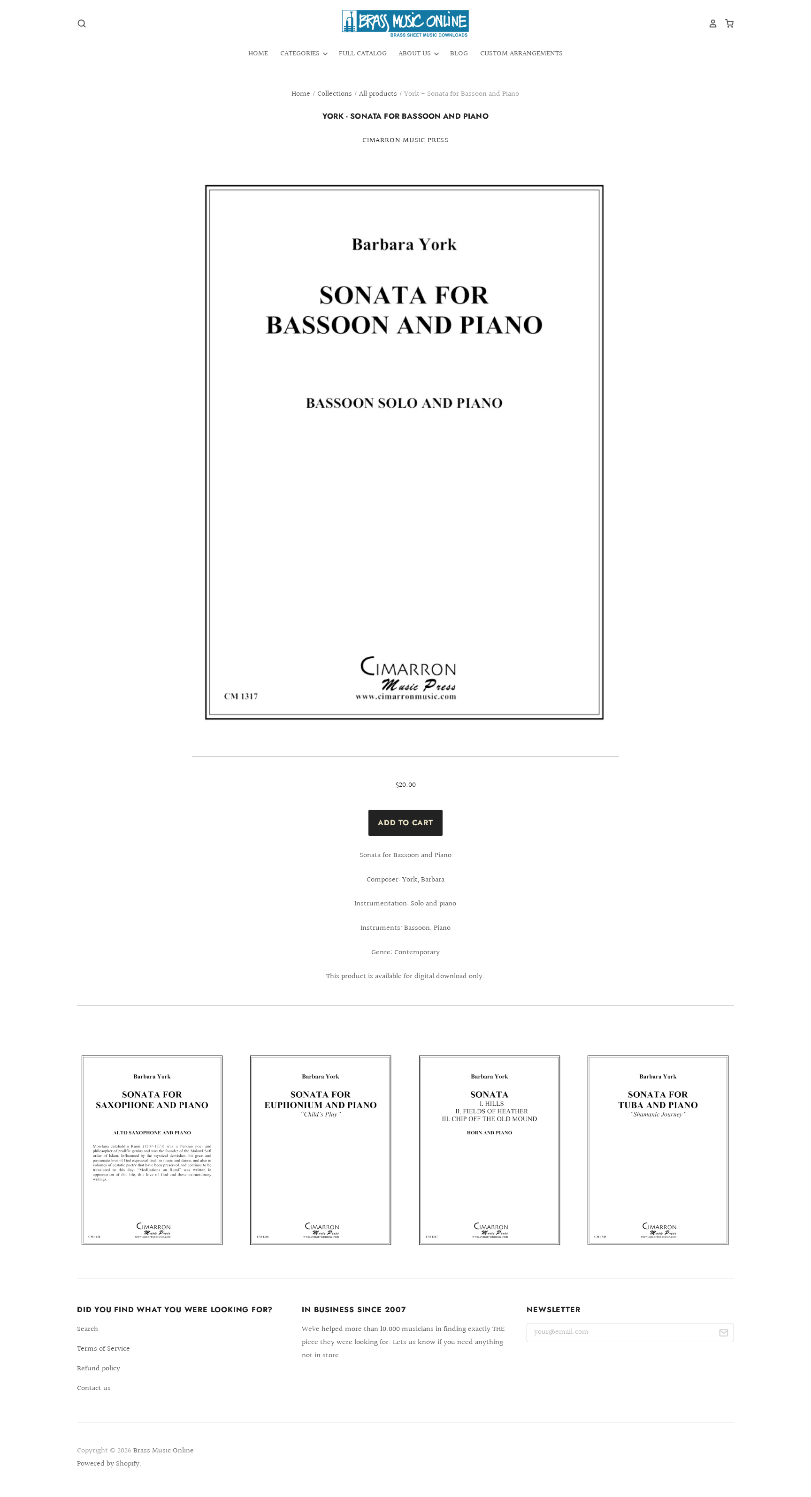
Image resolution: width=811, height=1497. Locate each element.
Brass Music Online (163, 1451)
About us (415, 54)
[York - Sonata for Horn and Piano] (490, 1150)
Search (87, 1329)
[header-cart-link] (726, 23)
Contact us (94, 1388)
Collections (334, 94)
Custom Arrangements (521, 54)
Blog (459, 54)
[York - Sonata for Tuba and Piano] (658, 1150)
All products (378, 94)
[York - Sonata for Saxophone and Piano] (152, 1150)
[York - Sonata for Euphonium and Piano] (321, 1150)
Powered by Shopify (108, 1464)
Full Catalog (363, 54)
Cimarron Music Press (405, 140)
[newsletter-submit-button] (723, 1334)
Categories (300, 54)
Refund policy (98, 1369)
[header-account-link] (710, 23)
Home (258, 54)
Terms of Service (103, 1349)
